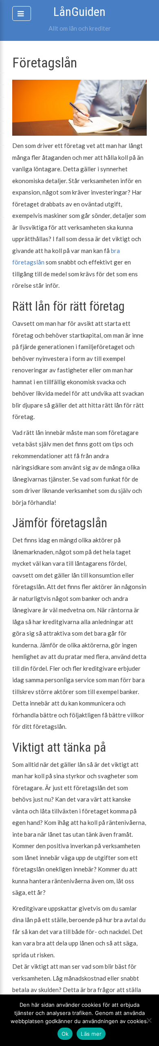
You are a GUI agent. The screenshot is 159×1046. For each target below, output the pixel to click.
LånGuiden (79, 11)
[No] (149, 1020)
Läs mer (91, 1033)
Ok (65, 1033)
